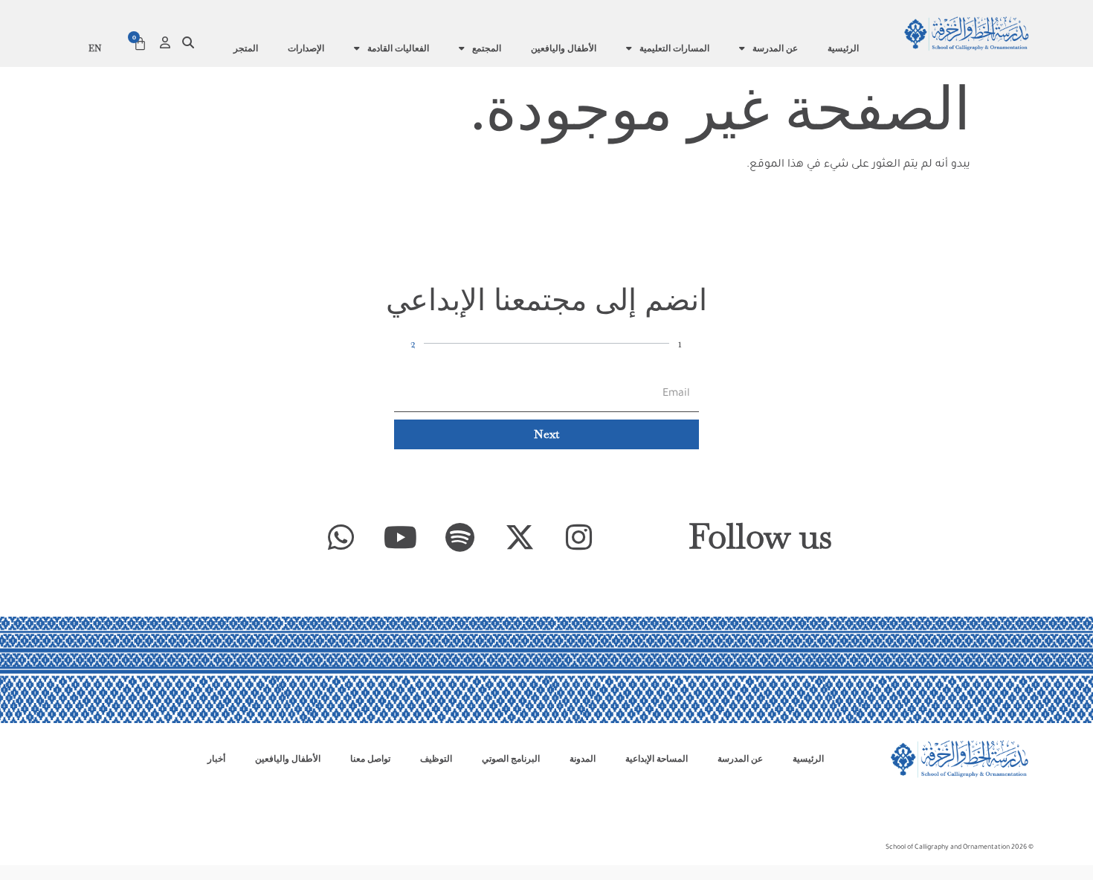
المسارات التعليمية (674, 48)
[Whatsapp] (341, 537)
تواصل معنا (370, 759)
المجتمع (486, 48)
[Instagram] (579, 537)
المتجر (245, 48)
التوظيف (436, 759)
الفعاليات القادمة (398, 48)
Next (546, 434)
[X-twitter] (520, 537)
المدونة (583, 759)
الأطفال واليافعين (563, 48)
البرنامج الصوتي (511, 759)
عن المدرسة (775, 48)
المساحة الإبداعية (656, 759)
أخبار (216, 759)
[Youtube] (401, 537)
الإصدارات (306, 48)
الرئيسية (843, 48)
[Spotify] (460, 537)
